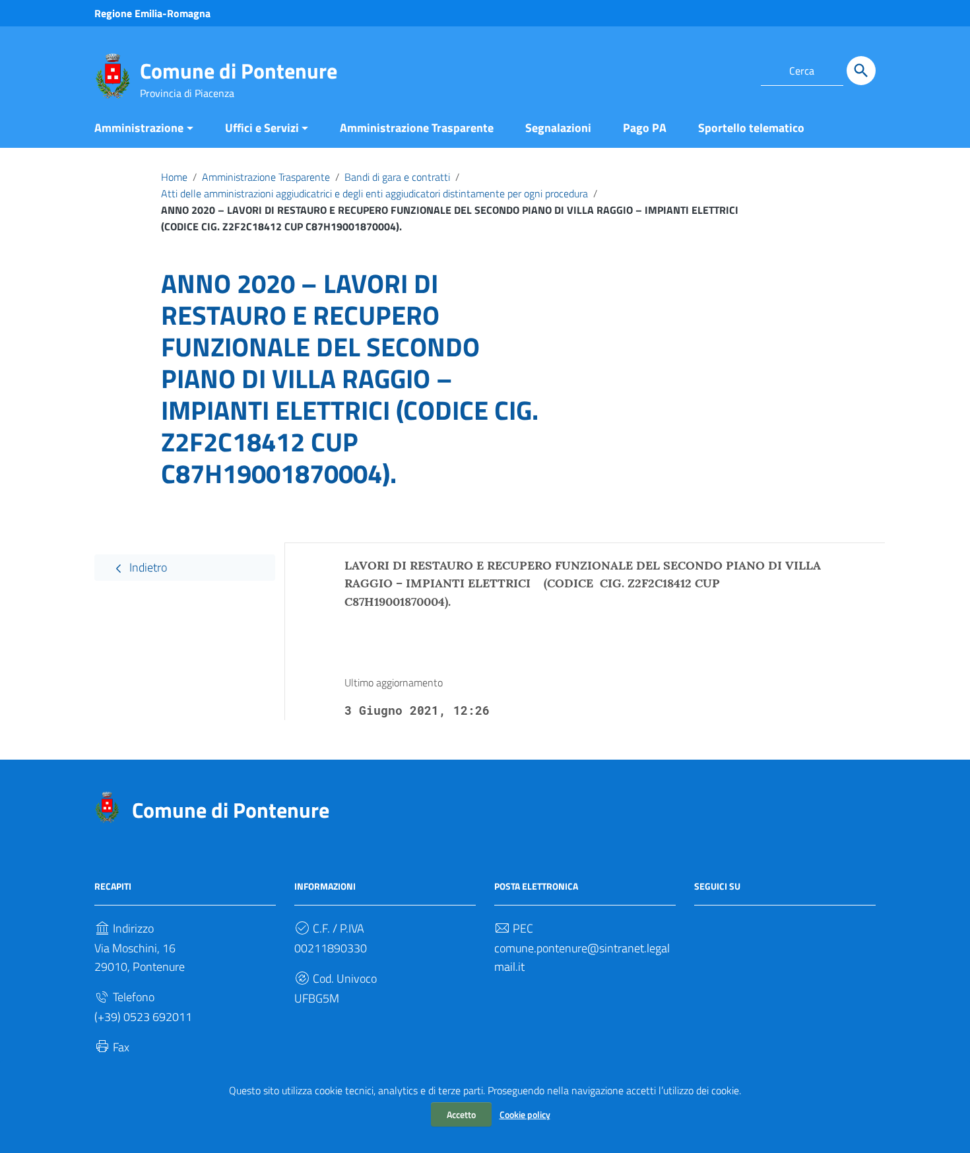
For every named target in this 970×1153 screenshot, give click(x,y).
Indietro (147, 567)
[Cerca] (861, 70)
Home (174, 177)
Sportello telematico (751, 128)
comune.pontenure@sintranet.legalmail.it (582, 957)
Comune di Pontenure (238, 70)
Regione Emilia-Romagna (152, 13)
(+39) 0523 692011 (143, 1017)
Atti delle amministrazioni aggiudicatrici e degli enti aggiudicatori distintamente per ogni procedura (374, 193)
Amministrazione (138, 128)
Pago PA (644, 128)
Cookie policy (525, 1114)
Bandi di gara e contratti (397, 177)
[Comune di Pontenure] (112, 75)
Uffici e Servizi (262, 128)
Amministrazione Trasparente (417, 128)
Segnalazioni (558, 128)
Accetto (461, 1114)
